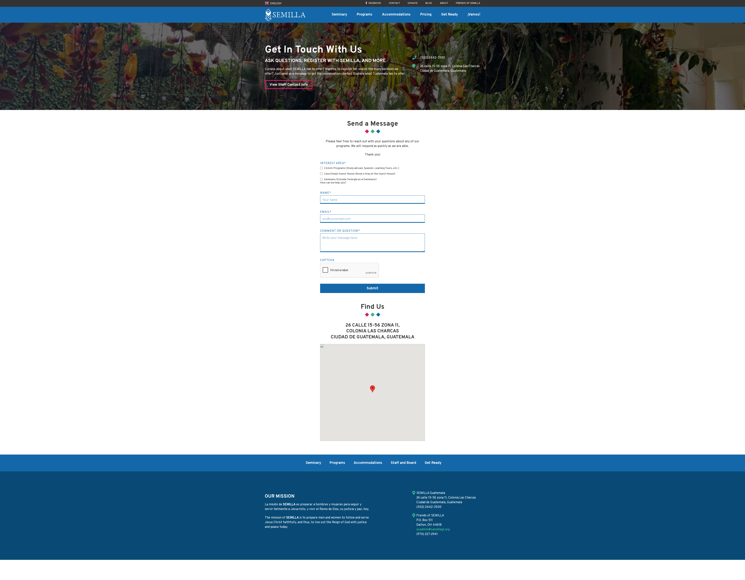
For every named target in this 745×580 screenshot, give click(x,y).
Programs (364, 14)
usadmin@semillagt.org (433, 530)
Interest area (333, 163)
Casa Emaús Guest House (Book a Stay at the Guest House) (359, 174)
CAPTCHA (327, 260)
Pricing (425, 14)
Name (325, 193)
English (275, 3)
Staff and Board (403, 463)
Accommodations (396, 14)
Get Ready (449, 14)
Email (325, 212)
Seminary (339, 14)
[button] (372, 388)
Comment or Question (340, 231)
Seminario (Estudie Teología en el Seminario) (350, 179)
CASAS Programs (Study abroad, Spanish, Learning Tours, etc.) (361, 168)
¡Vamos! (474, 14)
